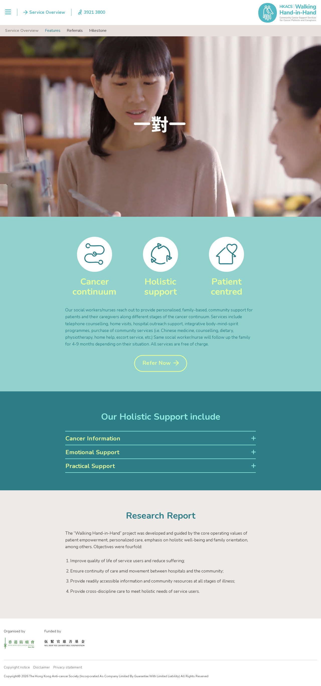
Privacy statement (67, 667)
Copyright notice (17, 667)
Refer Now (156, 363)
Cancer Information (92, 438)
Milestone (98, 30)
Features (52, 30)
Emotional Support (92, 452)
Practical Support (90, 466)
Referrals (75, 30)
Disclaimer (41, 667)
